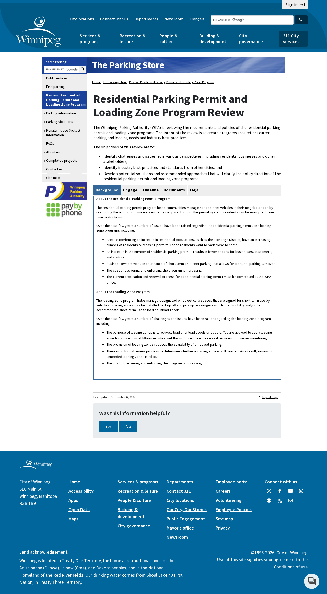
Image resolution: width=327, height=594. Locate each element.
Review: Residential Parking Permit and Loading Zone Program (66, 100)
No (128, 426)
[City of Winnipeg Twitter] (269, 493)
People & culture (168, 39)
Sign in (291, 4)
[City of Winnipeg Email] (290, 502)
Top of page (270, 397)
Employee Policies (234, 509)
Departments (146, 18)
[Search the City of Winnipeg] (301, 19)
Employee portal (232, 482)
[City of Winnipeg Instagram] (301, 493)
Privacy (223, 528)
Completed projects (61, 160)
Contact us (54, 169)
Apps (73, 500)
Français (197, 18)
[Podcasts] (269, 502)
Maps (73, 519)
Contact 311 (179, 491)
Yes (109, 426)
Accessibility (81, 491)
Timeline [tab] (150, 189)
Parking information (61, 113)
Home (96, 82)
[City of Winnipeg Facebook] (279, 493)
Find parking (55, 86)
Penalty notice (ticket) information (63, 132)
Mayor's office (180, 528)
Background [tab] (107, 189)
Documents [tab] (174, 189)
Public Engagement (186, 519)
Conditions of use (291, 567)
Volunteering (229, 500)
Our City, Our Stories (187, 509)
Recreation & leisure (133, 39)
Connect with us (114, 18)
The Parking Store (128, 65)
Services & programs (90, 39)
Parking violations (59, 121)
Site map (53, 177)
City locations (82, 18)
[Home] (38, 31)
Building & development (212, 39)
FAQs (50, 143)
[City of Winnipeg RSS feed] (279, 502)
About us (53, 152)
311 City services (291, 39)
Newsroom (173, 18)
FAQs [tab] (194, 189)
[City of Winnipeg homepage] (35, 468)
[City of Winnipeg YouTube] (290, 493)
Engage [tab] (130, 189)
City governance (251, 39)
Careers (223, 491)
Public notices (57, 78)
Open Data (79, 509)
